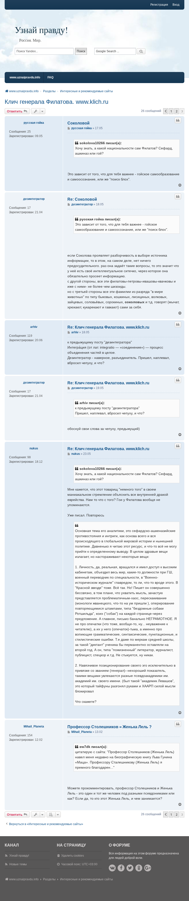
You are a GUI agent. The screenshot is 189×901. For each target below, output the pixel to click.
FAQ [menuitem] (50, 77)
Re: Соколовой (82, 199)
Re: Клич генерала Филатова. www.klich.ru (108, 327)
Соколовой (78, 123)
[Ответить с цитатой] (178, 120)
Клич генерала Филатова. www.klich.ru (56, 101)
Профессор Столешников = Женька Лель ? (109, 727)
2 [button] (176, 111)
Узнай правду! (41, 29)
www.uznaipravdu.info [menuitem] (25, 77)
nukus (34, 448)
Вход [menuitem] (176, 4)
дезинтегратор (34, 199)
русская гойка (34, 122)
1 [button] (171, 111)
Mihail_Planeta (34, 726)
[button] (165, 111)
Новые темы (18, 864)
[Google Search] (141, 51)
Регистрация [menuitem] (159, 4)
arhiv (33, 327)
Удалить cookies (72, 855)
